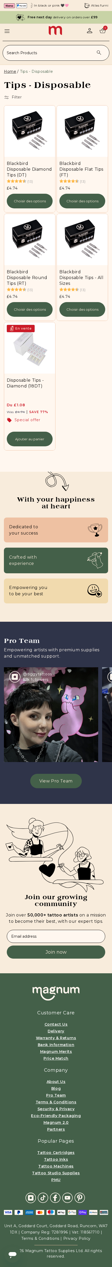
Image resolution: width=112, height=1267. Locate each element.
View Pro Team (56, 781)
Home (10, 71)
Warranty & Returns (56, 1038)
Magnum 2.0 (56, 1122)
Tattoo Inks (56, 1159)
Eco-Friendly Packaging (56, 1115)
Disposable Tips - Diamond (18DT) (25, 383)
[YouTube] (67, 1197)
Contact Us (56, 1024)
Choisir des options (30, 201)
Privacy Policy (77, 1238)
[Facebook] (55, 1197)
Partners (56, 1129)
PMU (56, 1179)
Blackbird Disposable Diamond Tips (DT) (29, 169)
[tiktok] (43, 1197)
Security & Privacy (56, 1109)
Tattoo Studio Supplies (56, 1173)
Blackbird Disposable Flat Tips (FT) (81, 169)
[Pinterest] (79, 1197)
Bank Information (56, 1044)
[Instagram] (31, 1197)
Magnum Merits (56, 1051)
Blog (56, 1088)
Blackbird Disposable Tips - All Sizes (81, 277)
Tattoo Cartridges (55, 1152)
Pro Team (56, 1095)
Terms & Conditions (56, 1102)
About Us (56, 1081)
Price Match (56, 1058)
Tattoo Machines (56, 1166)
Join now (56, 952)
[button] (7, 31)
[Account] (89, 30)
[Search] (99, 52)
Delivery (56, 1031)
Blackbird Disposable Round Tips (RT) (27, 277)
